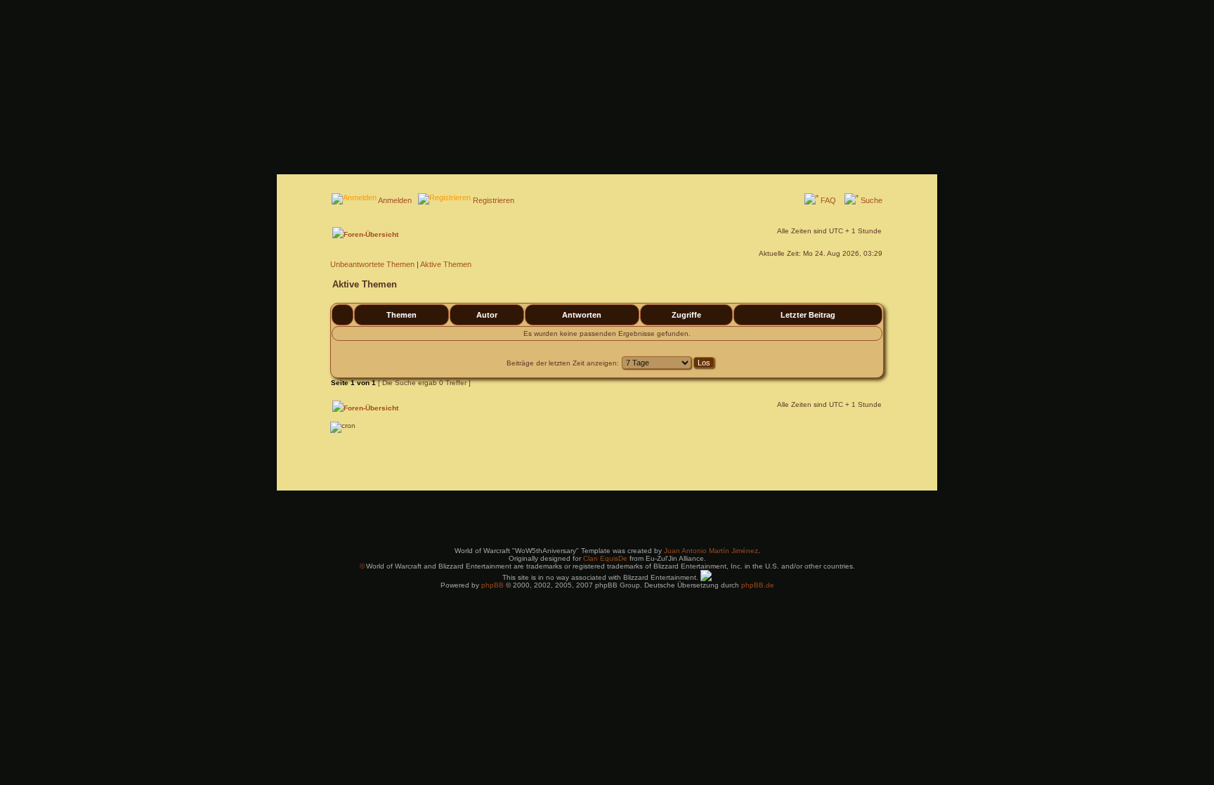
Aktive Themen (445, 264)
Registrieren (493, 200)
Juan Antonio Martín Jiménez (711, 550)
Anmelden (395, 200)
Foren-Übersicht (371, 234)
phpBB (492, 585)
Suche (871, 200)
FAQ (828, 200)
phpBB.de (757, 585)
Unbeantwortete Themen (372, 264)
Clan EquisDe (605, 558)
